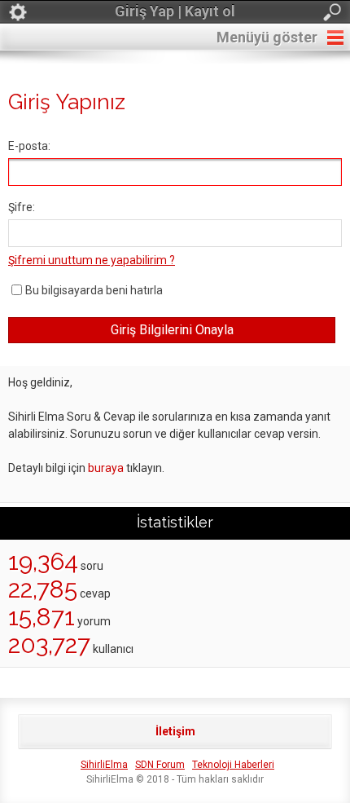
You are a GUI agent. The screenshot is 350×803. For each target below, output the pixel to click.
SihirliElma (104, 764)
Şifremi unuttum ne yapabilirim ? (91, 260)
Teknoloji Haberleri (233, 764)
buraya (106, 467)
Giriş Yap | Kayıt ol (175, 11)
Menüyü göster (267, 37)
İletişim (175, 731)
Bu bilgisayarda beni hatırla (94, 290)
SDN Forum (160, 764)
